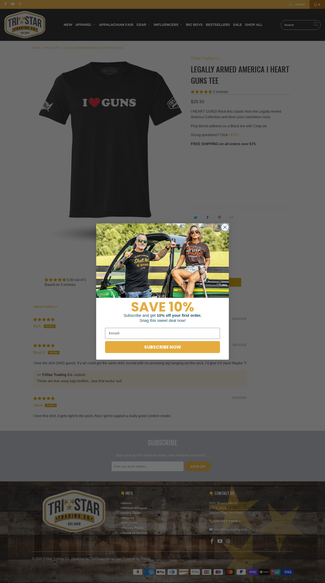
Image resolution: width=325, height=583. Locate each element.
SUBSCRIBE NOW (162, 347)
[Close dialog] (225, 227)
